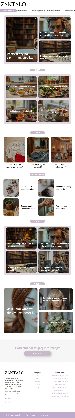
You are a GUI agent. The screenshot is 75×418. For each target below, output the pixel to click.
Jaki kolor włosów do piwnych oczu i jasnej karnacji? (20, 311)
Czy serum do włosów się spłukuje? (61, 207)
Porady (37, 221)
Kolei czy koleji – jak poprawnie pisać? (54, 57)
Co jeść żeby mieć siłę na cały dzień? (54, 111)
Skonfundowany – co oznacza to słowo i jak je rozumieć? (53, 34)
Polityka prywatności (13, 415)
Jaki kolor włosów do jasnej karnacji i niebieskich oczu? (55, 299)
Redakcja (8, 398)
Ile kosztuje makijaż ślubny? (55, 323)
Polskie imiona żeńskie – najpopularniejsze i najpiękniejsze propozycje (59, 390)
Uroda (37, 284)
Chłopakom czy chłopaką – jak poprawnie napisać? (54, 269)
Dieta (37, 70)
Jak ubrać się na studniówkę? (61, 166)
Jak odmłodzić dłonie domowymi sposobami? (28, 207)
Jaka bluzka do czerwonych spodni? (14, 166)
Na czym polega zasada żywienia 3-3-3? (21, 87)
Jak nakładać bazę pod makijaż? (63, 188)
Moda (37, 133)
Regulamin (44, 415)
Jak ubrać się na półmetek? (38, 166)
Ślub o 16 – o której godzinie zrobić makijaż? (27, 188)
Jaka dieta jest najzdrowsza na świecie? (54, 87)
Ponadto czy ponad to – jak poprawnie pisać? (28, 10)
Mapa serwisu (30, 415)
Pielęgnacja (37, 175)
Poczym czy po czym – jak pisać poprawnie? (18, 56)
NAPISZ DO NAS (37, 353)
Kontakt (8, 402)
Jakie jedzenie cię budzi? (21, 111)
